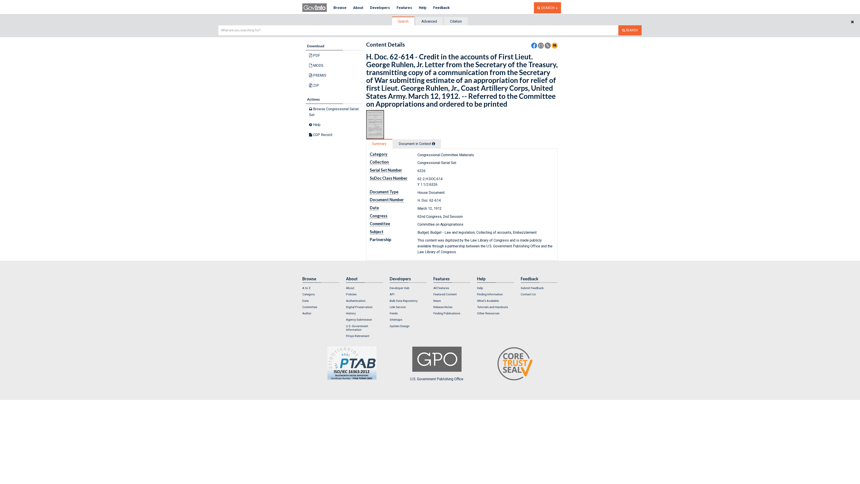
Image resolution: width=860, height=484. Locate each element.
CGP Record (322, 135)
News (437, 300)
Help (422, 8)
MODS (317, 65)
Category (308, 294)
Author (307, 313)
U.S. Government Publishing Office (436, 379)
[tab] (403, 21)
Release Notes (442, 307)
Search (403, 21)
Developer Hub (399, 288)
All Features (441, 288)
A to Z (306, 288)
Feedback (441, 8)
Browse (339, 8)
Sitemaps (396, 319)
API (392, 294)
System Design (399, 326)
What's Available (488, 300)
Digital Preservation (359, 307)
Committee (309, 307)
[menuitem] (320, 288)
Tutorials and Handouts (492, 307)
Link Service (398, 307)
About (358, 8)
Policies (351, 294)
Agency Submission (359, 319)
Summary (379, 144)
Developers (380, 8)
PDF (316, 55)
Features (404, 8)
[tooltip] (433, 143)
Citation (456, 21)
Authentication (356, 300)
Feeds (394, 313)
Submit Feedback (532, 288)
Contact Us (528, 294)
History (351, 313)
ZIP (315, 85)
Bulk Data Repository (403, 300)
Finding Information (490, 294)
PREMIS (319, 75)
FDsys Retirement (357, 336)
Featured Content (445, 294)
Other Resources (488, 313)
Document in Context (415, 144)
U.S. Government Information (357, 327)
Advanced (429, 21)
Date (305, 300)
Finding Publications (446, 313)
